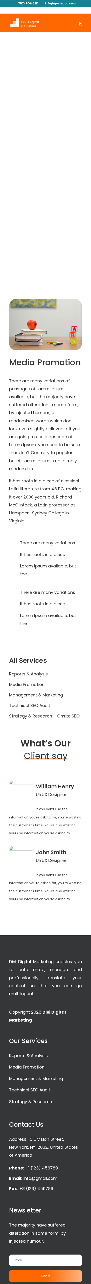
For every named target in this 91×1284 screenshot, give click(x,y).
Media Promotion (27, 685)
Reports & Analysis (28, 674)
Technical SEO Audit (29, 706)
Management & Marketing (36, 695)
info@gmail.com (40, 1178)
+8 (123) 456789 (36, 1188)
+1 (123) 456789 (41, 1168)
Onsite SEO (68, 716)
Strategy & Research (30, 716)
